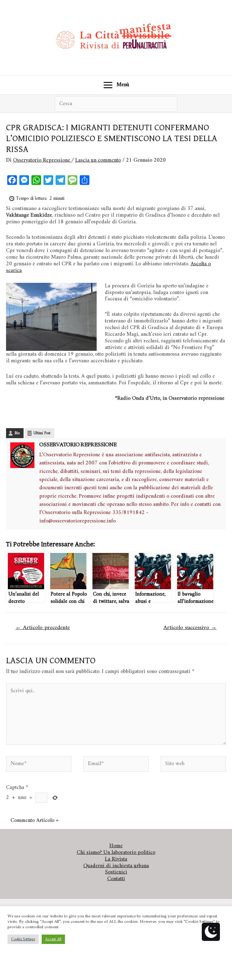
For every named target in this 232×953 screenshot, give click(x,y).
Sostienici (116, 872)
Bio (17, 433)
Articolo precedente (42, 627)
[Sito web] (193, 765)
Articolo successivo (190, 627)
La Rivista (116, 859)
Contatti (116, 879)
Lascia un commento (98, 160)
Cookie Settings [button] (23, 939)
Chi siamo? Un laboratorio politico (116, 852)
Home (116, 846)
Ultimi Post (42, 433)
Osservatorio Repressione (78, 445)
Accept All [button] (53, 939)
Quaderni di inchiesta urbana (116, 866)
